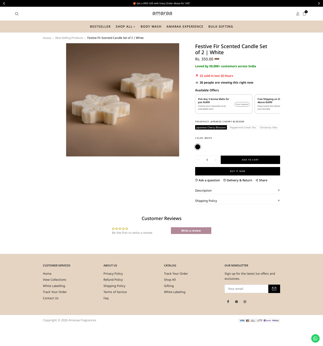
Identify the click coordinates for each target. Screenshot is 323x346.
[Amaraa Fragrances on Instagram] (244, 301)
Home (47, 273)
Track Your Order (55, 292)
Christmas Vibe (268, 127)
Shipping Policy (114, 286)
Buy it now (237, 171)
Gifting (169, 286)
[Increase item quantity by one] (215, 160)
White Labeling (174, 292)
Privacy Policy (113, 273)
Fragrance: (219, 121)
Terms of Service (115, 292)
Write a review (191, 230)
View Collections (54, 280)
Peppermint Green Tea (243, 127)
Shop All (170, 280)
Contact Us (51, 298)
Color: (203, 138)
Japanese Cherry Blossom (211, 127)
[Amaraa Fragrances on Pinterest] (236, 301)
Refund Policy (113, 280)
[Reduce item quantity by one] (198, 160)
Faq (106, 298)
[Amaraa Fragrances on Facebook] (228, 301)
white (197, 146)
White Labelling (54, 286)
